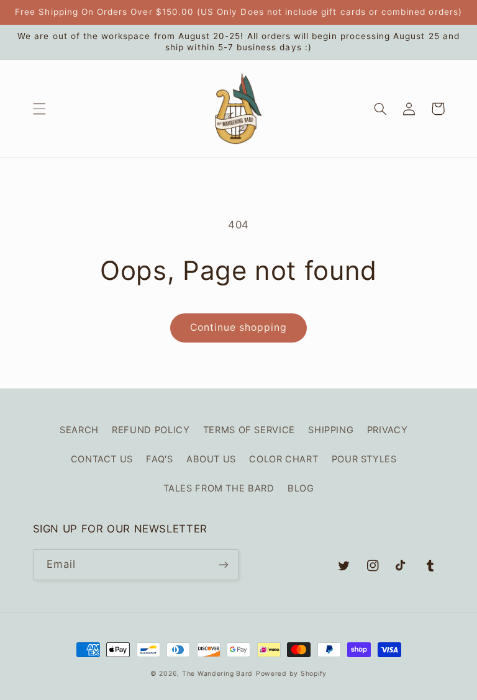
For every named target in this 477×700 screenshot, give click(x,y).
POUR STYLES (364, 459)
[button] (39, 108)
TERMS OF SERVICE (249, 430)
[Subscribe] (223, 564)
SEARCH (79, 430)
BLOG (301, 488)
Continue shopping (239, 327)
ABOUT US (211, 459)
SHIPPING (330, 430)
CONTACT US (102, 459)
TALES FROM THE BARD (219, 488)
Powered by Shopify (291, 674)
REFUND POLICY (150, 430)
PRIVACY (387, 430)
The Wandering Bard (217, 674)
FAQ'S (159, 459)
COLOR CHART (283, 459)
